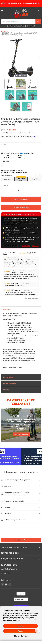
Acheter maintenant (21, 207)
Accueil (3, 31)
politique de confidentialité (11, 621)
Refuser (20, 631)
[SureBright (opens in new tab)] (38, 176)
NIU (5, 144)
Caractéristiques (8, 377)
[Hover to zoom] (21, 58)
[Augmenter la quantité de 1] (18, 190)
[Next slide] (39, 57)
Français (20, 594)
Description (7, 309)
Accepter (20, 626)
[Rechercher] (38, 21)
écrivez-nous (35, 246)
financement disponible (29, 133)
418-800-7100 (26, 246)
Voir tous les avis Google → (32, 298)
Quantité (4, 185)
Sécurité (6, 390)
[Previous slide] (3, 57)
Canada (20, 599)
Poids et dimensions (9, 383)
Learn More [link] (30, 153)
